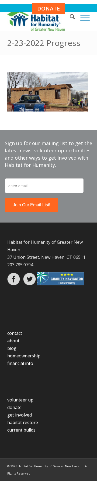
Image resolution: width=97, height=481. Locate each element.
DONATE (48, 8)
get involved (19, 415)
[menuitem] (69, 17)
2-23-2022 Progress (43, 42)
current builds (21, 430)
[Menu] (82, 17)
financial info (20, 363)
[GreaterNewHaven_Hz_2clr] (40, 20)
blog (11, 348)
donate (14, 407)
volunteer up (20, 400)
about (13, 341)
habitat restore (22, 422)
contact (14, 333)
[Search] (69, 17)
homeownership (23, 356)
